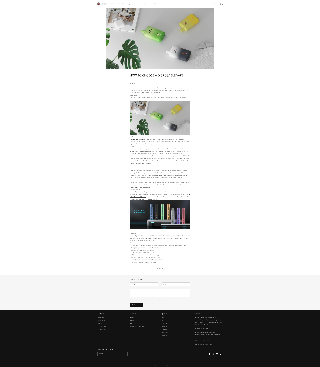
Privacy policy (101, 317)
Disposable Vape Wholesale (137, 326)
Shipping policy (102, 326)
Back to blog (161, 269)
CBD (163, 320)
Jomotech (157, 365)
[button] (138, 4)
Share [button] (133, 83)
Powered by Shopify (164, 365)
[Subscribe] (125, 354)
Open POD (164, 323)
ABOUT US (164, 335)
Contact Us (133, 320)
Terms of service (102, 329)
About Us (132, 317)
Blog (131, 323)
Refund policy (101, 320)
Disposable (165, 329)
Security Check (101, 323)
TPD (163, 317)
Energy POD (165, 326)
